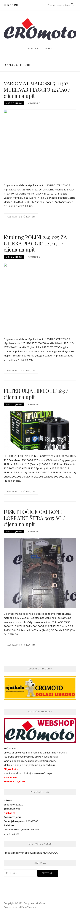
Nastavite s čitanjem (21, 216)
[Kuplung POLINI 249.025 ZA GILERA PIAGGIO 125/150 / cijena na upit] (40, 298)
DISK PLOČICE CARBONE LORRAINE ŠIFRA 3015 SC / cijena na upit (34, 518)
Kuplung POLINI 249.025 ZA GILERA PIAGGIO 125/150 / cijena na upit (35, 243)
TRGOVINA (10, 777)
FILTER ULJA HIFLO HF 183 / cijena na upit (36, 393)
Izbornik (13, 5)
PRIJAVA (8, 769)
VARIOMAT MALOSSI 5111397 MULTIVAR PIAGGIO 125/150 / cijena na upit (37, 89)
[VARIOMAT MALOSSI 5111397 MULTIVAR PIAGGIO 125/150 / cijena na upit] (40, 144)
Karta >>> (10, 813)
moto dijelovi (14, 103)
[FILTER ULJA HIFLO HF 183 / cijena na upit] (40, 430)
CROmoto (34, 103)
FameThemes (28, 907)
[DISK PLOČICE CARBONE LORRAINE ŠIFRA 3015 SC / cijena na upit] (40, 572)
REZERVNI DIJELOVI (15, 781)
